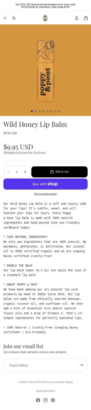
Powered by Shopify (62, 382)
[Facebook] (38, 400)
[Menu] (5, 18)
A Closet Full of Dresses (38, 382)
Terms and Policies (45, 390)
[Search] (14, 18)
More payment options (45, 194)
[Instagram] (45, 400)
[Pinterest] (52, 400)
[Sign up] (81, 365)
